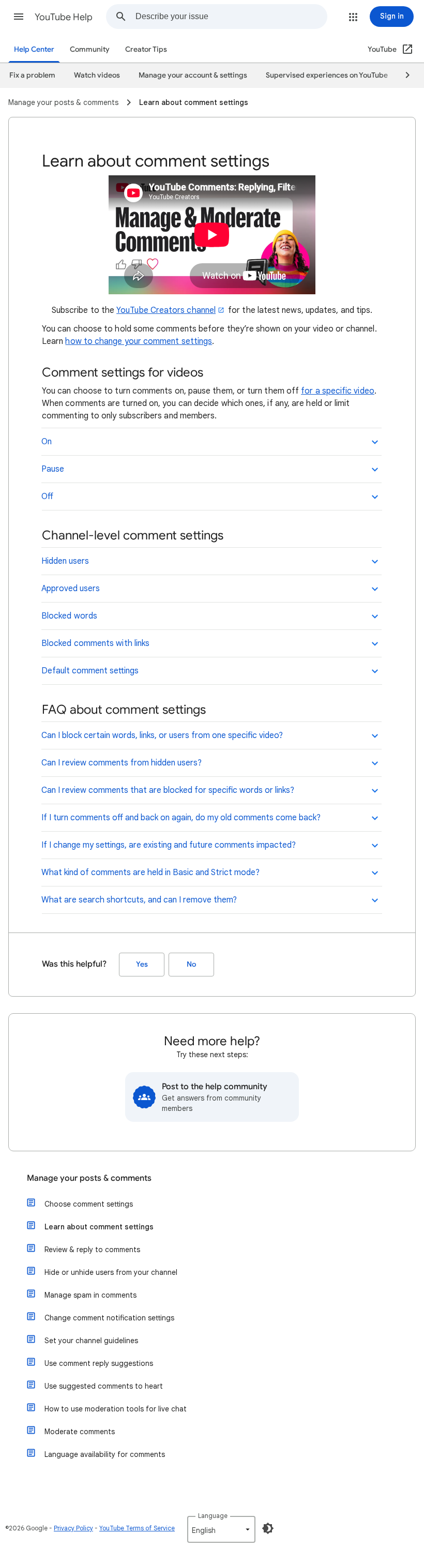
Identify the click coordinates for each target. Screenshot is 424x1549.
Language (213, 1516)
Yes (142, 964)
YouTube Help (64, 17)
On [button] (46, 442)
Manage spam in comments (90, 1295)
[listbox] (221, 1529)
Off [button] (47, 496)
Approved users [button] (70, 588)
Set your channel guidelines (91, 1340)
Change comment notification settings (109, 1317)
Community (90, 49)
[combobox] (231, 16)
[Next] (403, 75)
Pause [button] (52, 469)
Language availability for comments (104, 1454)
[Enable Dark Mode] (267, 1528)
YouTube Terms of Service (137, 1528)
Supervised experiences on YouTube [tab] (327, 75)
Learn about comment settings (99, 1226)
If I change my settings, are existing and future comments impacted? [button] (168, 845)
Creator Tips (146, 49)
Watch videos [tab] (97, 75)
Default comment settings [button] (90, 671)
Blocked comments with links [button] (95, 643)
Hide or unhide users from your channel (110, 1272)
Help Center (34, 49)
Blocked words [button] (69, 616)
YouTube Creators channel (166, 310)
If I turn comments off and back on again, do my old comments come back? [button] (181, 818)
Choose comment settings (88, 1204)
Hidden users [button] (65, 561)
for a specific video (337, 391)
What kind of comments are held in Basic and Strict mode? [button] (150, 872)
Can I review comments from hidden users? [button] (121, 763)
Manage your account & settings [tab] (193, 75)
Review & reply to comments (92, 1249)
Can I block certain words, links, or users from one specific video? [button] (162, 735)
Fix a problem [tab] (32, 75)
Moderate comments (79, 1431)
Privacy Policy (73, 1528)
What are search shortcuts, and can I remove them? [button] (139, 900)
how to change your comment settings (138, 341)
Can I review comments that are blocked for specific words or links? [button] (167, 790)
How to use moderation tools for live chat (115, 1408)
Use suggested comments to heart (103, 1386)
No (191, 964)
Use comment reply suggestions (98, 1363)
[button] (18, 16)
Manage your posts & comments (89, 1178)
